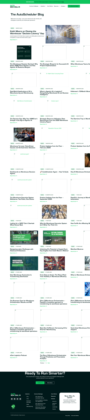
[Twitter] (17, 399)
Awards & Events (54, 404)
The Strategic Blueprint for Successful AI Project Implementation (54, 65)
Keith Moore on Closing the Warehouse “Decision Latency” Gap (27, 32)
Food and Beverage (29, 401)
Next (49, 363)
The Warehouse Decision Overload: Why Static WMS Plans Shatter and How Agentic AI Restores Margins (24, 65)
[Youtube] (20, 399)
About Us (54, 401)
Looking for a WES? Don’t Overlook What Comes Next (22, 224)
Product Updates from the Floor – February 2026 (51, 147)
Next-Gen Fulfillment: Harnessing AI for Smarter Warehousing (53, 329)
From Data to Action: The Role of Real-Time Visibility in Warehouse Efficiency (53, 275)
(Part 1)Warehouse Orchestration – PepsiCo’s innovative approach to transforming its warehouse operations (23, 329)
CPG (28, 398)
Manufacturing (29, 406)
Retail (28, 404)
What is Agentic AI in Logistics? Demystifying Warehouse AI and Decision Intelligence (54, 92)
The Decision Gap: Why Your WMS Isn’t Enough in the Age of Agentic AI (23, 119)
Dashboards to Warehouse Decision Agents (22, 172)
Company (63, 6)
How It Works (50, 6)
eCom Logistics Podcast (18, 355)
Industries (43, 6)
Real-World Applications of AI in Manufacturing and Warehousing (21, 92)
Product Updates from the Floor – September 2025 (51, 198)
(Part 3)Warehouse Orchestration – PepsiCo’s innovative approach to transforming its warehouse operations (53, 302)
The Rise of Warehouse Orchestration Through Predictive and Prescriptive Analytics (53, 356)
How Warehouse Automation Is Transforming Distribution (21, 275)
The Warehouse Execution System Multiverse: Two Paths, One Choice (22, 198)
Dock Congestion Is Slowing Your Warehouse (41, 400)
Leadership (54, 406)
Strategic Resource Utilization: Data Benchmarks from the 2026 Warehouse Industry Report (54, 120)
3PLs (28, 396)
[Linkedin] (12, 399)
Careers (54, 409)
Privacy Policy (67, 415)
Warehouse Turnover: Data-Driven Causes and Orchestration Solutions (22, 147)
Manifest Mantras (77, 249)
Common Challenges (33, 6)
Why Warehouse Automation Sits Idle (39, 397)
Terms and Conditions (75, 415)
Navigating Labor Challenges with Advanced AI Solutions (21, 250)
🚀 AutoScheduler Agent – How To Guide (54, 172)
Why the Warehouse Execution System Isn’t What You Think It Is (53, 224)
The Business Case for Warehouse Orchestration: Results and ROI (22, 301)
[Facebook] (15, 399)
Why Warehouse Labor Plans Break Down (40, 404)
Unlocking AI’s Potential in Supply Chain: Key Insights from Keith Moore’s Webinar (54, 250)
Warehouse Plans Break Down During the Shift (40, 407)
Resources (56, 6)
